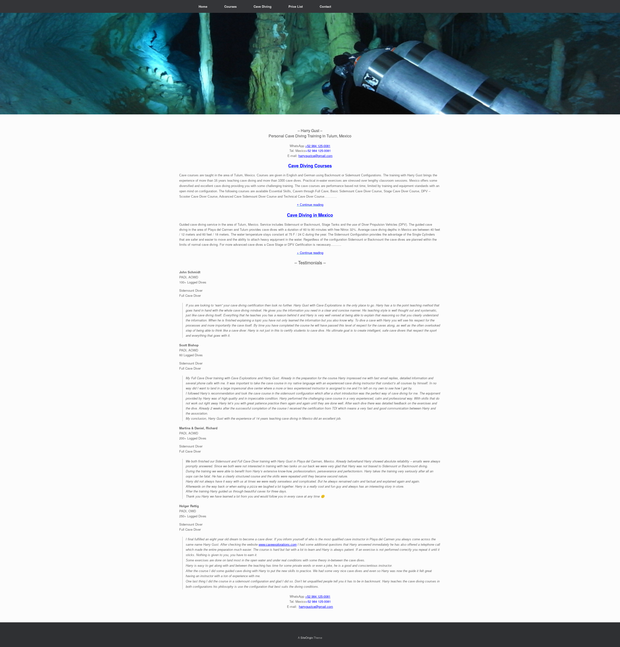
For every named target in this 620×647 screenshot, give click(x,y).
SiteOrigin (307, 638)
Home (203, 6)
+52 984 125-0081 (317, 145)
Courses (230, 6)
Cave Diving (262, 6)
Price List (295, 6)
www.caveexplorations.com (278, 544)
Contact (325, 6)
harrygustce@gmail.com (315, 155)
